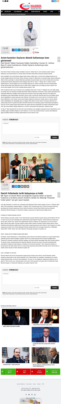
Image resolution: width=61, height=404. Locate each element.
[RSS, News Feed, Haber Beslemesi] (58, 1)
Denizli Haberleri (21, 384)
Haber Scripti (29, 398)
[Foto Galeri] (5, 1)
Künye (34, 384)
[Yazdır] (25, 50)
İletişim (39, 384)
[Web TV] (7, 1)
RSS (43, 384)
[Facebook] (13, 50)
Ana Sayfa (29, 384)
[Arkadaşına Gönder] (22, 50)
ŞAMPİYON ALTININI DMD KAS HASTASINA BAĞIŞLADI (14, 14)
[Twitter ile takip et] (55, 1)
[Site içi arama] (3, 1)
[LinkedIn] (19, 50)
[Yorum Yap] (28, 50)
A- (59, 61)
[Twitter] (16, 50)
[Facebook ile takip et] (53, 1)
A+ (59, 58)
